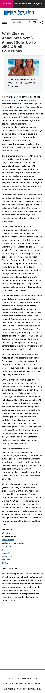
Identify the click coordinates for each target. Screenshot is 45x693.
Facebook (6, 546)
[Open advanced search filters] (35, 22)
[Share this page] (41, 22)
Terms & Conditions (33, 683)
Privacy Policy (34, 689)
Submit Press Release (12, 683)
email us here (8, 539)
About (11, 678)
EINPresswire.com (11, 100)
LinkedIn (6, 553)
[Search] (29, 22)
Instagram (7, 556)
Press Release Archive (26, 678)
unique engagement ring (19, 189)
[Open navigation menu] (4, 22)
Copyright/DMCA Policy (15, 689)
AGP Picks (6, 4)
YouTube (6, 560)
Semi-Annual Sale (34, 107)
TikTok (5, 563)
